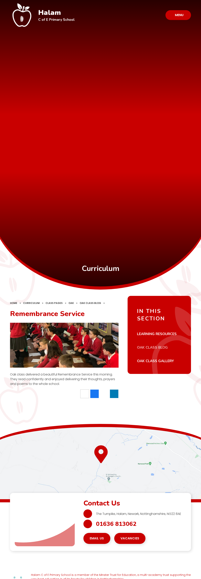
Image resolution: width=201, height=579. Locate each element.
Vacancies (130, 538)
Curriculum (31, 303)
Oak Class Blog (90, 303)
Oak (71, 303)
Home (13, 303)
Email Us (97, 538)
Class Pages (54, 303)
